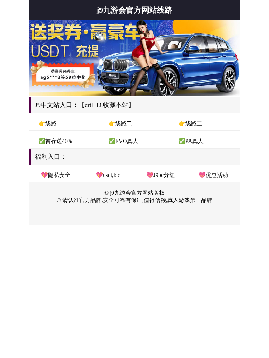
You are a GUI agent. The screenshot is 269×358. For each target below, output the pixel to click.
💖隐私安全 (55, 175)
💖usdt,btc (108, 175)
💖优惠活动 (213, 175)
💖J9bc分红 (160, 175)
